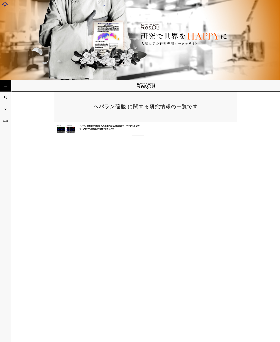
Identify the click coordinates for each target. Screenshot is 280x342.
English (5, 121)
